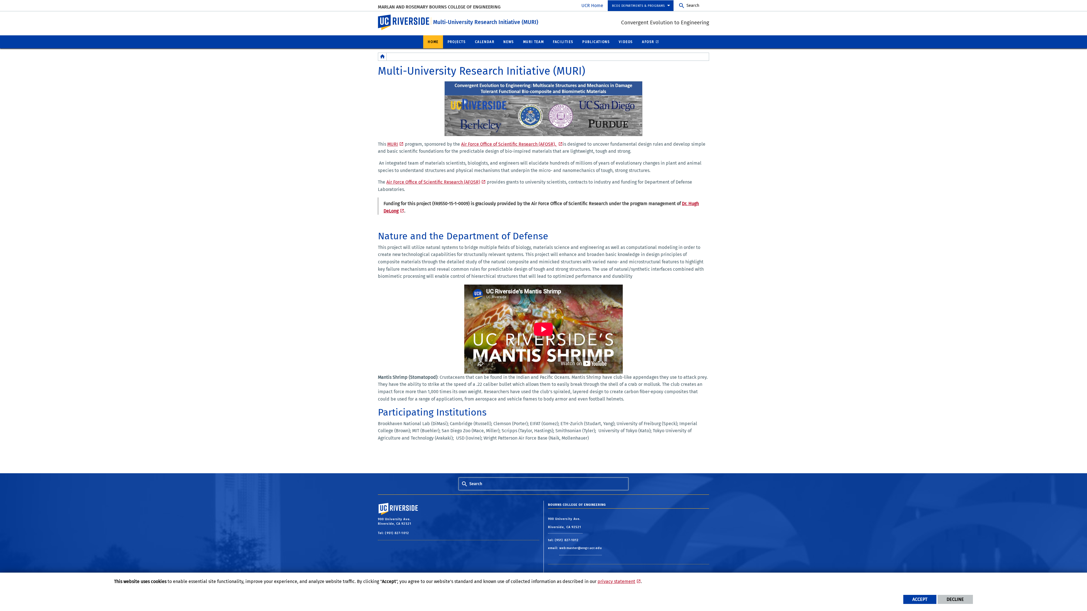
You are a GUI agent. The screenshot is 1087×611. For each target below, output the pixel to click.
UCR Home (592, 5)
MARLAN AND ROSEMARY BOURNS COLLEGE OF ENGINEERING (439, 7)
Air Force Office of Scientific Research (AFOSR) (433, 182)
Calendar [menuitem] (485, 42)
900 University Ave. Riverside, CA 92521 (565, 523)
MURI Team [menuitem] (533, 42)
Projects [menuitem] (457, 42)
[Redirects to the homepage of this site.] (382, 57)
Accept (919, 599)
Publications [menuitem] (596, 42)
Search (692, 5)
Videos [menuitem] (626, 42)
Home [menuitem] (433, 42)
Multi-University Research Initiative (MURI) (485, 22)
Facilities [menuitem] (563, 42)
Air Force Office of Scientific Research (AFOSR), (509, 144)
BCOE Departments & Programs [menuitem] (638, 6)
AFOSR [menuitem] (648, 42)
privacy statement (616, 581)
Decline (955, 599)
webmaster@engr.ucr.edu (580, 548)
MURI (392, 144)
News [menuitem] (508, 42)
